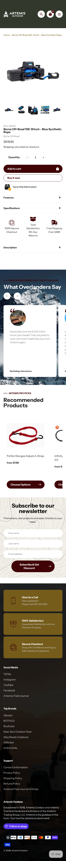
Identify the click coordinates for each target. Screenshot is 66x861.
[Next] (17, 296)
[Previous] (7, 296)
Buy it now (13, 177)
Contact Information (16, 767)
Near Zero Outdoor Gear (18, 731)
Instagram (10, 679)
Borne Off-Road (11, 136)
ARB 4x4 (9, 742)
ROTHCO (9, 720)
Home (7, 35)
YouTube (8, 685)
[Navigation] (59, 14)
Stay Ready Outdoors (16, 737)
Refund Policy (12, 783)
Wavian (8, 715)
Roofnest (9, 726)
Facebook (9, 690)
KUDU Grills (10, 748)
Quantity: (14, 157)
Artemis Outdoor (20, 850)
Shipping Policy (13, 778)
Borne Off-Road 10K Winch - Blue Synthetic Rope (37, 35)
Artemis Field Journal (16, 695)
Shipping (8, 146)
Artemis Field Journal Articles (21, 789)
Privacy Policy (12, 772)
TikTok (7, 674)
